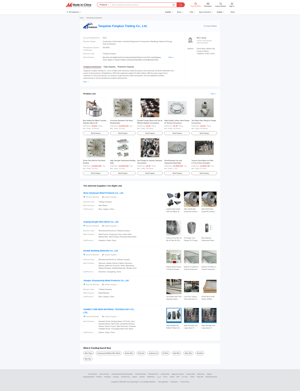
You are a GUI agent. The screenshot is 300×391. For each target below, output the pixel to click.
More (170, 57)
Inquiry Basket (210, 26)
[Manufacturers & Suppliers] (78, 4)
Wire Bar (88, 359)
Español (99, 377)
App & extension (205, 12)
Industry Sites (165, 374)
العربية (159, 377)
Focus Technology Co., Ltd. (134, 382)
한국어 (165, 377)
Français (116, 377)
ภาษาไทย (185, 377)
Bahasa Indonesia (211, 377)
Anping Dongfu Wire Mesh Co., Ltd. (101, 222)
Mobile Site (200, 374)
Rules (233, 12)
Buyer (179, 12)
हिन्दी (178, 377)
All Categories (74, 12)
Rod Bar (200, 353)
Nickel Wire (129, 353)
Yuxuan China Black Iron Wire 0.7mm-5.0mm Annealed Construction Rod (202, 163)
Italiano (134, 377)
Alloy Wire (188, 353)
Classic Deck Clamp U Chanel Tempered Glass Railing (173, 269)
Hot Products (92, 374)
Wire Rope (88, 353)
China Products (104, 374)
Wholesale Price (153, 374)
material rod (153, 353)
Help (191, 12)
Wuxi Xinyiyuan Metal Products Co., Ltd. (103, 193)
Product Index (190, 374)
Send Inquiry (95, 133)
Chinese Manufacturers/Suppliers (122, 374)
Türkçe (192, 377)
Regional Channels (178, 374)
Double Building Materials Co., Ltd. (100, 251)
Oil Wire (165, 353)
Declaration (174, 382)
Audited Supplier (111, 197)
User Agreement (163, 382)
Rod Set (141, 353)
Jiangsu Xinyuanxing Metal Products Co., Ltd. (106, 280)
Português (107, 377)
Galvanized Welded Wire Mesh (108, 353)
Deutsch (142, 377)
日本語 (172, 377)
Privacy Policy (184, 382)
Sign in (231, 6)
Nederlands (150, 377)
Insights (209, 374)
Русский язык (125, 377)
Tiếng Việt (200, 377)
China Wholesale (140, 374)
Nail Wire (176, 353)
